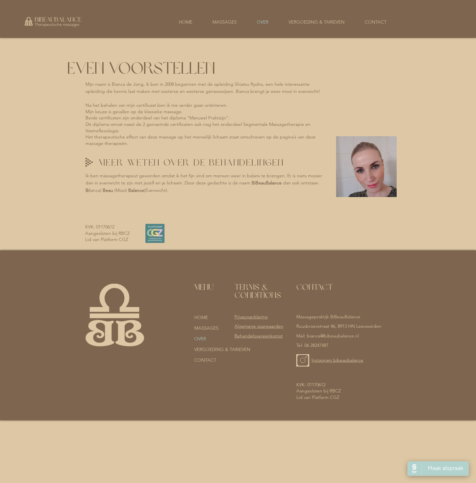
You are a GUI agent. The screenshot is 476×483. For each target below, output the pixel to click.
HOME (201, 317)
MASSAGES (206, 328)
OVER (200, 339)
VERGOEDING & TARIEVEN (211, 349)
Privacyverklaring (251, 317)
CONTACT (205, 360)
